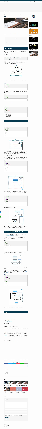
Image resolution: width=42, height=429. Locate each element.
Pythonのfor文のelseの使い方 (10, 235)
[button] (6, 363)
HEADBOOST (6, 1)
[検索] (37, 0)
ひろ (6, 375)
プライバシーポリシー (6, 425)
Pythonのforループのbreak (9, 321)
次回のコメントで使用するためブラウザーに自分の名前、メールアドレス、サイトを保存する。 (14, 415)
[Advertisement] (21, 7)
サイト (5, 413)
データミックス (5, 335)
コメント (6, 401)
